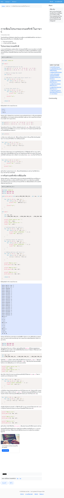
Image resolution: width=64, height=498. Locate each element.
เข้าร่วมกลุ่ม (5, 450)
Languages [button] (7, 1)
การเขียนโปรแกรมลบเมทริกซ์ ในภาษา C (55, 84)
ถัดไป (11, 483)
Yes (17, 478)
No (20, 478)
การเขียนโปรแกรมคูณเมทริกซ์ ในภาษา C (55, 81)
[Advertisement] (21, 17)
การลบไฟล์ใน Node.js (55, 67)
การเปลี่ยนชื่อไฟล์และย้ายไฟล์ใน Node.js (55, 69)
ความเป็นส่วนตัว (58, 1)
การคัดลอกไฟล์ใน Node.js (56, 72)
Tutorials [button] (14, 1)
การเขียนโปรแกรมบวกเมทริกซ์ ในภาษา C (55, 88)
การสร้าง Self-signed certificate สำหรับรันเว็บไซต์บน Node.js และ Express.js (55, 76)
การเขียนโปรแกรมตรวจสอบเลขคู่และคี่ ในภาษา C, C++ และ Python (56, 92)
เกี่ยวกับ (51, 1)
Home (2, 1)
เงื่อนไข (36, 494)
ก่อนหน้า (4, 483)
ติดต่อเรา (42, 494)
